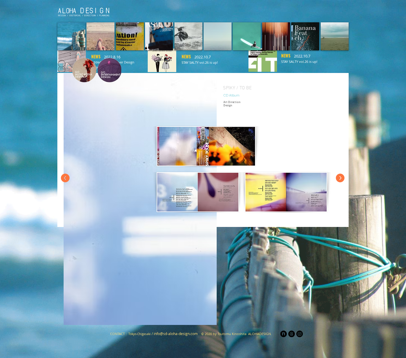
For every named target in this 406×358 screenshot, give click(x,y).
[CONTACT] (337, 11)
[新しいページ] (212, 11)
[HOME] (194, 11)
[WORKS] (302, 11)
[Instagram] (319, 11)
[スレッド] (291, 334)
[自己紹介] (230, 11)
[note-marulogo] (283, 334)
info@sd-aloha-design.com (176, 333)
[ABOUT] (284, 11)
